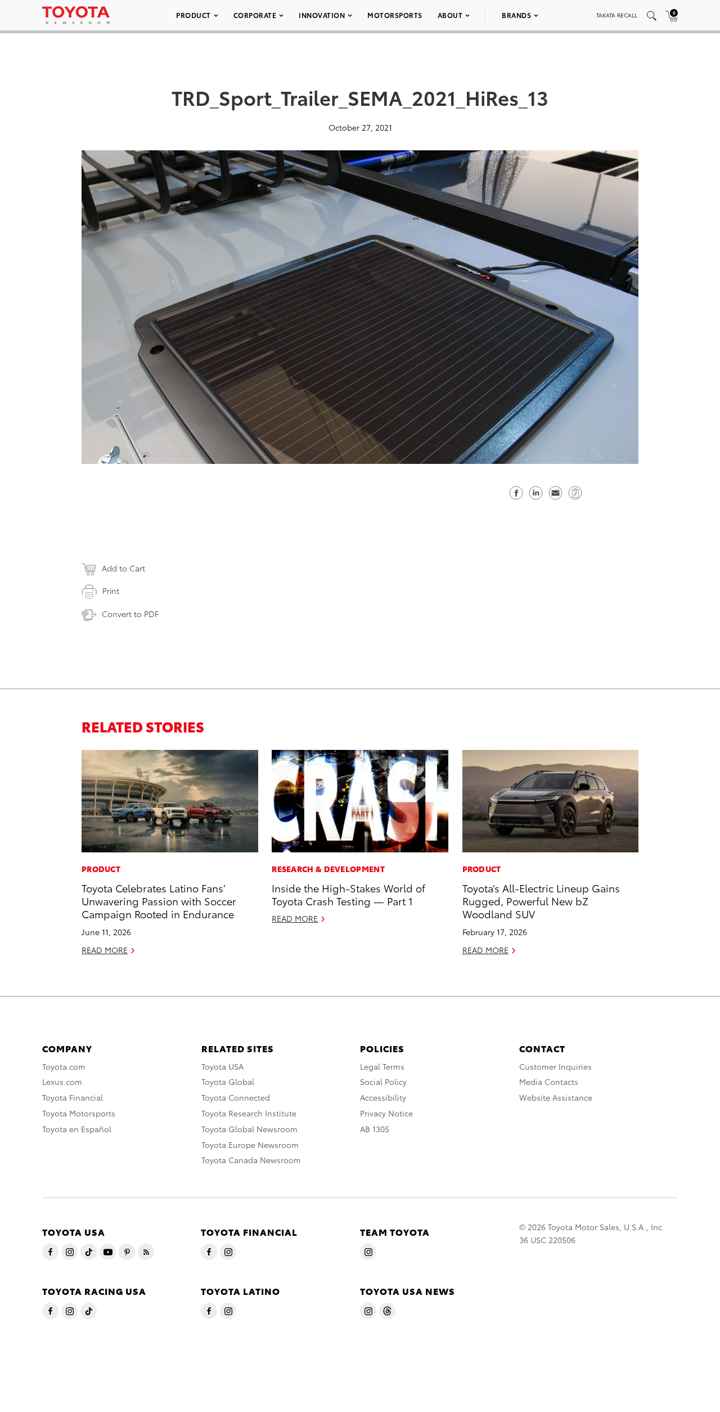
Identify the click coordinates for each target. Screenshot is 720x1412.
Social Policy (383, 1081)
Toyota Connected (235, 1097)
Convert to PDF (130, 613)
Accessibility (383, 1097)
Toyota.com (64, 1066)
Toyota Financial (72, 1097)
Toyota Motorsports (78, 1113)
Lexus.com (62, 1081)
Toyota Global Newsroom (249, 1128)
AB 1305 (374, 1128)
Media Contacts (548, 1081)
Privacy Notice (386, 1113)
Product (193, 15)
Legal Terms (382, 1066)
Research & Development (328, 868)
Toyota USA (222, 1066)
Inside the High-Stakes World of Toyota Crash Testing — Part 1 (348, 894)
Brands (516, 15)
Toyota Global (227, 1081)
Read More (105, 949)
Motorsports (394, 15)
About (450, 15)
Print (110, 590)
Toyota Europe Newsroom (250, 1144)
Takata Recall (616, 15)
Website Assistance (555, 1097)
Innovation (322, 15)
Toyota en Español (76, 1128)
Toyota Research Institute (248, 1113)
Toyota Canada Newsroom (251, 1159)
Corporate (255, 15)
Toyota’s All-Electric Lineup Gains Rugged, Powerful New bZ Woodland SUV (541, 901)
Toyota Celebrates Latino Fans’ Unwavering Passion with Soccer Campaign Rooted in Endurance (159, 901)
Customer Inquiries (555, 1066)
